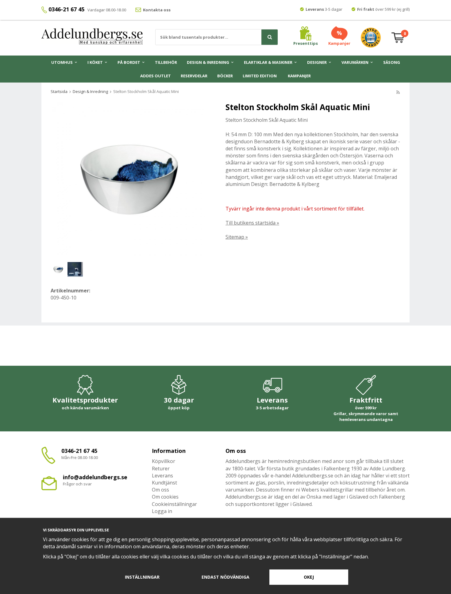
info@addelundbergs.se (95, 477)
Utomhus (62, 62)
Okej (309, 577)
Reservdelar (194, 76)
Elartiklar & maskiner (268, 62)
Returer (161, 468)
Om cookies (165, 496)
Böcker (225, 76)
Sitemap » (237, 236)
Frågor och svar (77, 484)
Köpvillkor (163, 461)
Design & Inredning (208, 62)
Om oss (160, 489)
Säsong (391, 62)
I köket (95, 62)
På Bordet (129, 62)
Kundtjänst (164, 482)
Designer (317, 62)
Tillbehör (166, 62)
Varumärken (354, 62)
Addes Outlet (155, 76)
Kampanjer (299, 76)
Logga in (162, 511)
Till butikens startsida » (252, 222)
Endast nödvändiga (225, 577)
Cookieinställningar (174, 504)
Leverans (162, 475)
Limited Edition (260, 76)
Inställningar (142, 577)
